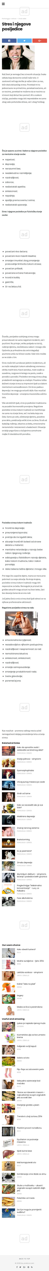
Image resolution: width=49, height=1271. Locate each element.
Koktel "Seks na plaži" (26, 984)
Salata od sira (23, 1057)
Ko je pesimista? (24, 851)
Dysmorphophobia (25, 770)
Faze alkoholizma (25, 898)
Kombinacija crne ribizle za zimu (31, 1174)
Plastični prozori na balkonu (29, 1128)
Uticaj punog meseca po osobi (31, 782)
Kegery (20, 995)
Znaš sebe (22, 19)
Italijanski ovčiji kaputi (26, 1046)
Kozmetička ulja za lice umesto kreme (31, 1036)
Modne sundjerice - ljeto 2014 (30, 961)
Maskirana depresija (26, 816)
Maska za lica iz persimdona (29, 1007)
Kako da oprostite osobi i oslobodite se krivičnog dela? (30, 748)
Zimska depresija (24, 862)
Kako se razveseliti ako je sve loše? (30, 806)
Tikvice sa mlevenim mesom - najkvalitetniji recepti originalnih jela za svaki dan (31, 1095)
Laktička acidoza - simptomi (30, 972)
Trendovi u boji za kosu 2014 (29, 1116)
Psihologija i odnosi (9, 19)
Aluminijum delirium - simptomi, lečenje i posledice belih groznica (32, 875)
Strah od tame (23, 793)
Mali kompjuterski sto (26, 1162)
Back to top (24, 1259)
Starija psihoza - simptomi (29, 759)
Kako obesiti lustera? (26, 949)
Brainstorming (23, 839)
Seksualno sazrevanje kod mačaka (28, 1082)
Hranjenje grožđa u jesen (28, 1105)
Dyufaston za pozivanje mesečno (27, 1140)
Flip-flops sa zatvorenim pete (30, 1069)
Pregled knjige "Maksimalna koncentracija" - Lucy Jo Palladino (29, 888)
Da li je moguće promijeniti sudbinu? (29, 1211)
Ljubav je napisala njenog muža (31, 1023)
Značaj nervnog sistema (28, 828)
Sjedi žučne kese (24, 1151)
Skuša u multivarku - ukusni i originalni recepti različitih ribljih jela (31, 1188)
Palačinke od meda (25, 1198)
